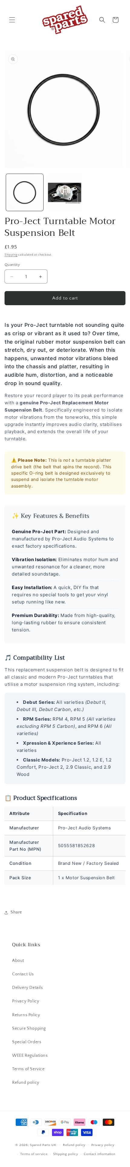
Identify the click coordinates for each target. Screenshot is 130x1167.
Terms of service (33, 1154)
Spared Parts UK (43, 1145)
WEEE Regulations (30, 1055)
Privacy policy (103, 1145)
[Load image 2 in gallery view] (64, 192)
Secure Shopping (29, 1028)
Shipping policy (65, 1154)
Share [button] (16, 912)
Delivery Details (27, 987)
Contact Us (23, 974)
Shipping (11, 255)
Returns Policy (26, 1015)
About (18, 960)
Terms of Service (28, 1069)
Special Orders (26, 1042)
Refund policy (25, 1082)
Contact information (99, 1154)
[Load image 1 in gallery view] (24, 192)
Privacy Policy (25, 1001)
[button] (12, 19)
